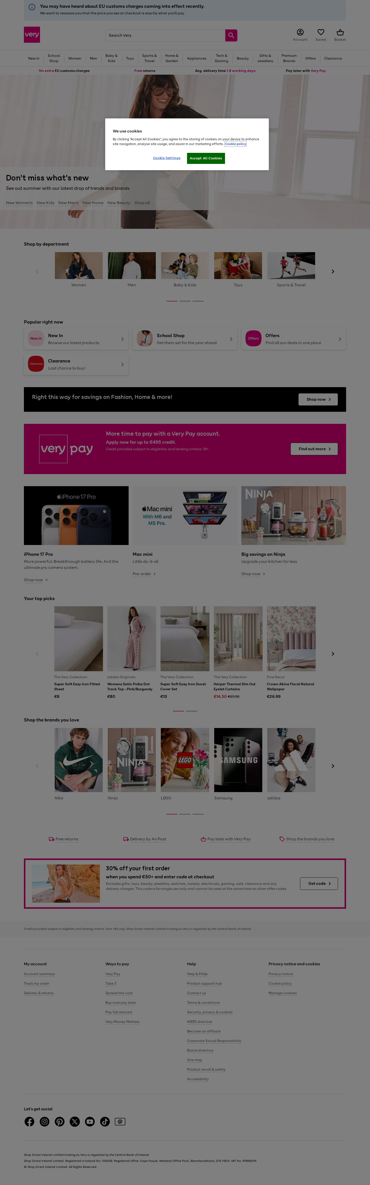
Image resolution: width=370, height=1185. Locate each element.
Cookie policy (235, 144)
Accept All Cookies (206, 158)
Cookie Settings (167, 158)
